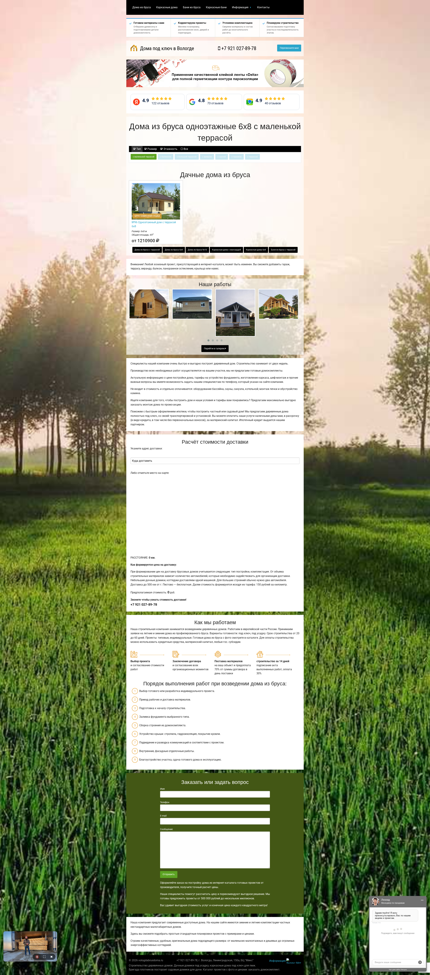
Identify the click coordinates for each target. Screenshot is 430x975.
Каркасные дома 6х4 (256, 250)
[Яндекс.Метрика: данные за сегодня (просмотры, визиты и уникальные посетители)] (293, 961)
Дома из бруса (141, 7)
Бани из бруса (192, 7)
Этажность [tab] (170, 149)
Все (185, 149)
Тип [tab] (138, 149)
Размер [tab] (152, 149)
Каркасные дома (167, 7)
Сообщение (166, 829)
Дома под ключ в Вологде (166, 48)
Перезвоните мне (289, 48)
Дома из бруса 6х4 (174, 250)
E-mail (163, 815)
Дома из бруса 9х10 (197, 250)
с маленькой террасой (143, 157)
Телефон (164, 802)
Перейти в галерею (214, 348)
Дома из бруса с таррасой (147, 250)
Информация (240, 7)
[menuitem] (142, 7)
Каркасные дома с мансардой (226, 250)
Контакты (263, 7)
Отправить (169, 874)
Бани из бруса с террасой (283, 250)
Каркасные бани (216, 7)
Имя (162, 788)
